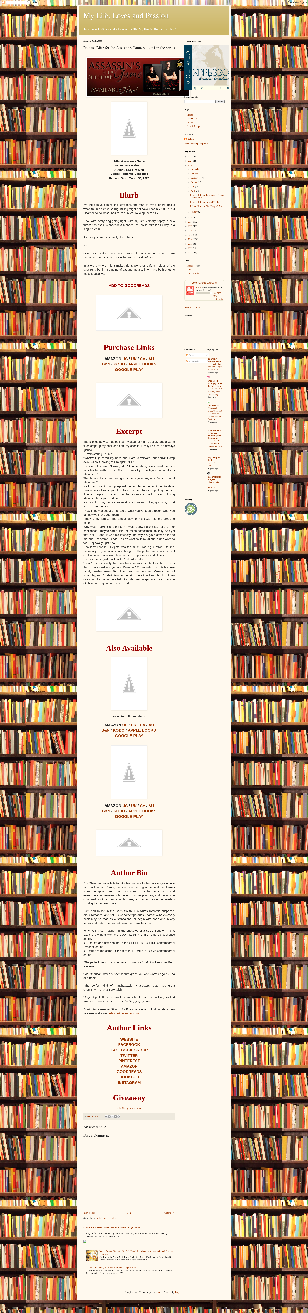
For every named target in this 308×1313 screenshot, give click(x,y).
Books (190, 122)
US (125, 359)
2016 (190, 230)
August (194, 182)
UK (134, 359)
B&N (106, 364)
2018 (190, 221)
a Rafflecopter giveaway (129, 1108)
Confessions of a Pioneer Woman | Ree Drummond (215, 434)
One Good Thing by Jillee (215, 382)
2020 (190, 165)
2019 (190, 217)
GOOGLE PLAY (129, 369)
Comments (193, 360)
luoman (159, 1292)
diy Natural (213, 405)
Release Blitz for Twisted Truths (204, 201)
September (196, 177)
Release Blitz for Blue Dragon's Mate (207, 206)
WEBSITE (129, 1039)
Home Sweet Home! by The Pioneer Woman (215, 443)
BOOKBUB (129, 1077)
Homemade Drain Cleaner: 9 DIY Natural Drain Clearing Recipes (215, 414)
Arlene (191, 139)
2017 (190, 225)
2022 (190, 156)
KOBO (119, 364)
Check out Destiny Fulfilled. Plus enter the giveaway (112, 1227)
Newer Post (89, 1212)
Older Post (169, 1212)
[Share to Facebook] (115, 1116)
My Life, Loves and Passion (126, 15)
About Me (192, 118)
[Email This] (106, 1116)
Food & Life (193, 273)
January (194, 211)
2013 (190, 243)
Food (189, 269)
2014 (190, 239)
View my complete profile (196, 143)
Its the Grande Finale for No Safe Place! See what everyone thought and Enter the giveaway (136, 1252)
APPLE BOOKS (142, 364)
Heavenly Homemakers (214, 360)
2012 (190, 247)
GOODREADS (129, 1071)
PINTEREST (129, 1061)
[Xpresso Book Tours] (206, 88)
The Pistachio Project (214, 478)
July (193, 186)
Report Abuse (192, 307)
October (195, 173)
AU (151, 359)
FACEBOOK (129, 1044)
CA (142, 359)
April (193, 190)
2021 (190, 160)
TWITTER (129, 1055)
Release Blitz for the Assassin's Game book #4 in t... (207, 196)
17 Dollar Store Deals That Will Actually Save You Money (215, 390)
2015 (190, 234)
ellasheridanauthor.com (124, 1013)
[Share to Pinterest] (118, 1116)
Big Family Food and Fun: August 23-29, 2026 (215, 366)
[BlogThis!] (109, 1116)
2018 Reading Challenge (204, 282)
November (196, 168)
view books (219, 299)
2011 (190, 252)
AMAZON (129, 1066)
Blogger (178, 1292)
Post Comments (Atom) (106, 1218)
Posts (191, 355)
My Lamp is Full (214, 459)
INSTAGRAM (129, 1082)
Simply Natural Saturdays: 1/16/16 (214, 485)
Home (129, 1212)
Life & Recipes (194, 126)
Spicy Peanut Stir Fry (215, 464)
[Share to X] (112, 1116)
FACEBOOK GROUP (129, 1050)
